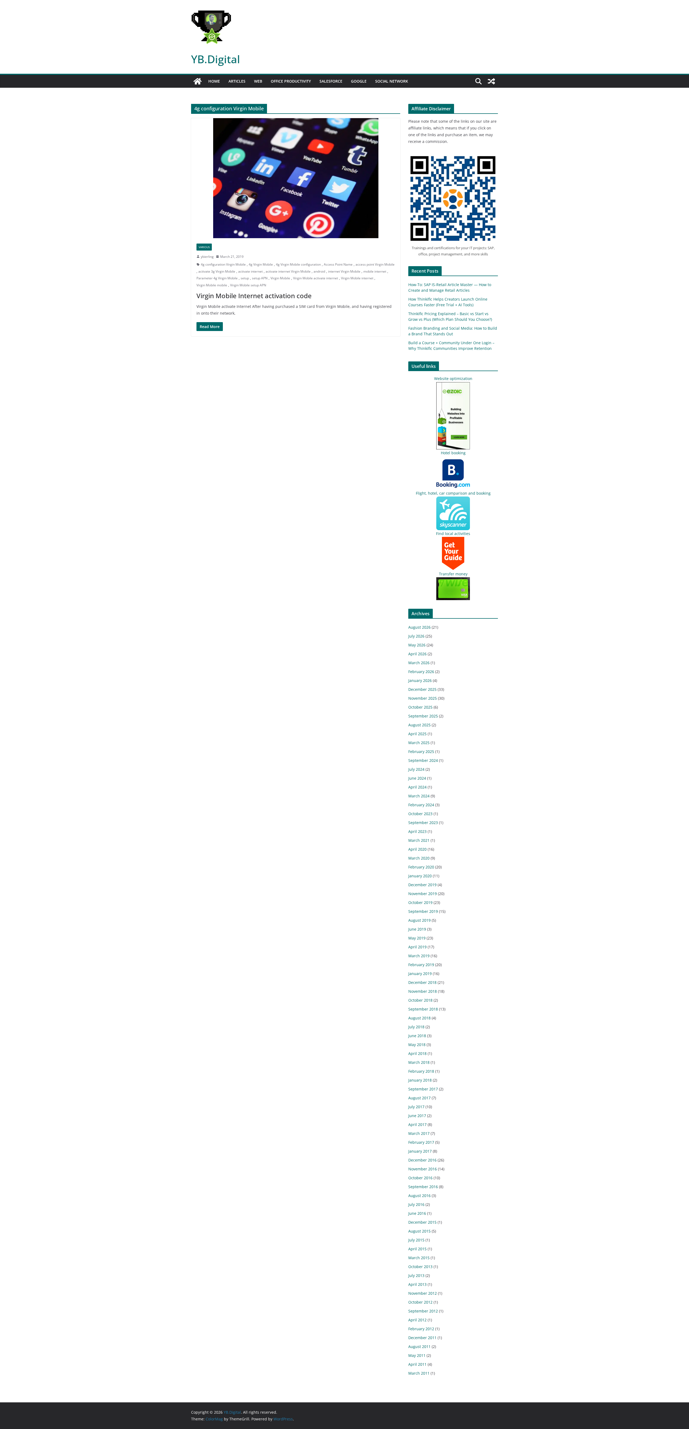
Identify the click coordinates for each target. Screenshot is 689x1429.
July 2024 (416, 769)
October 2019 (420, 902)
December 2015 (422, 1222)
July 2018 (416, 1026)
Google (359, 81)
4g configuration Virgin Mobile (223, 264)
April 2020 (417, 849)
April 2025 (417, 733)
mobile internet (374, 271)
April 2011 (417, 1364)
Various (204, 247)
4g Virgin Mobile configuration (298, 264)
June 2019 (417, 929)
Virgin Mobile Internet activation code (254, 295)
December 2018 (422, 982)
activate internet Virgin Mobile (288, 271)
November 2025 (422, 698)
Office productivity (291, 81)
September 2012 (423, 1311)
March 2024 (419, 795)
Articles (237, 81)
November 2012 (422, 1293)
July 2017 (416, 1106)
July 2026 (416, 636)
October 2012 (420, 1302)
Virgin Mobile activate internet (315, 278)
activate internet (250, 271)
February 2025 (421, 751)
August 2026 (419, 627)
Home (214, 81)
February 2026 (421, 671)
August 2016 (419, 1195)
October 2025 (420, 707)
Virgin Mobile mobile (211, 285)
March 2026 (419, 662)
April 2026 (417, 653)
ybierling (207, 256)
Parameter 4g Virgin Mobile (217, 278)
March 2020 (419, 858)
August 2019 (419, 920)
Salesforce (330, 81)
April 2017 (417, 1124)
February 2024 (421, 804)
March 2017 (419, 1133)
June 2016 (417, 1213)
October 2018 (420, 1000)
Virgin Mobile (280, 278)
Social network (391, 81)
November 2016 (422, 1168)
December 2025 (422, 689)
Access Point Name (338, 264)
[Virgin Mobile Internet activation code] (295, 178)
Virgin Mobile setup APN (248, 285)
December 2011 (422, 1337)
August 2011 (419, 1346)
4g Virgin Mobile (261, 264)
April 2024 (417, 787)
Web (258, 81)
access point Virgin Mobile (375, 264)
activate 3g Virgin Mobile (216, 271)
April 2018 (417, 1053)
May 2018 (417, 1044)
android (319, 271)
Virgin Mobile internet (357, 278)
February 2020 (421, 867)
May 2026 (417, 644)
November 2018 (422, 991)
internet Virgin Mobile (344, 271)
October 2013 (420, 1266)
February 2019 (421, 964)
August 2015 (419, 1231)
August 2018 (419, 1017)
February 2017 (421, 1142)
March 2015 (419, 1257)
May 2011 (417, 1355)
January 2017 (420, 1151)
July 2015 (416, 1240)
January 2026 (420, 680)
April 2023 (417, 831)
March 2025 (419, 742)
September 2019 (423, 911)
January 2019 (420, 973)
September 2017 (423, 1089)
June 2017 (417, 1115)
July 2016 (416, 1204)
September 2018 (423, 1009)
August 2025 (419, 724)
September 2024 (423, 760)
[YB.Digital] (197, 81)
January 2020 (420, 875)
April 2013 (417, 1284)
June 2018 (417, 1035)
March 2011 (419, 1373)
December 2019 (422, 884)
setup (245, 278)
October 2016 (420, 1177)
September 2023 (423, 822)
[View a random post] (491, 81)
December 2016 (422, 1160)
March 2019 (419, 955)
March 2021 (419, 840)
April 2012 (417, 1319)
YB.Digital (215, 59)
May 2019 (417, 938)
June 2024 (417, 778)
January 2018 (420, 1080)
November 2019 (422, 893)
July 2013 (416, 1275)
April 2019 (417, 946)
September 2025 (423, 716)
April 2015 (417, 1248)
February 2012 (421, 1328)
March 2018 (419, 1062)
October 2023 (420, 813)
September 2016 (423, 1186)
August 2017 (419, 1097)
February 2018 (421, 1071)
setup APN (260, 278)
